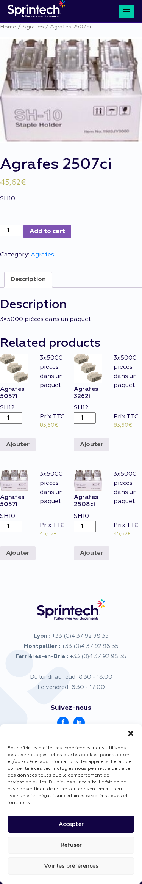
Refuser (71, 845)
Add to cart (47, 231)
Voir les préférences (71, 866)
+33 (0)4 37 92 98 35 (80, 636)
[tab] (28, 280)
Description (28, 280)
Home (8, 27)
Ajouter (18, 445)
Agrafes (33, 27)
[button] (130, 733)
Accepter (71, 824)
